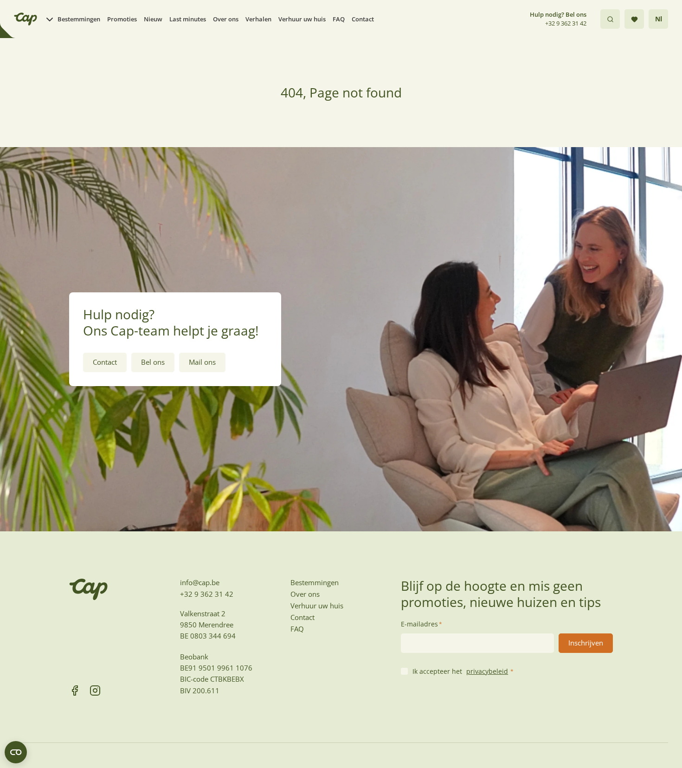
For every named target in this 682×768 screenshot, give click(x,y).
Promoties (122, 19)
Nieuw (153, 19)
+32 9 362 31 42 (565, 23)
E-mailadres (421, 624)
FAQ (339, 19)
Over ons (225, 19)
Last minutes (187, 19)
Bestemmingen (79, 19)
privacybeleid (487, 671)
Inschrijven (585, 642)
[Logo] (25, 19)
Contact (363, 19)
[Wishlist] (634, 19)
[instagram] (95, 690)
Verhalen (258, 19)
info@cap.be (199, 582)
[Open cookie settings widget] (16, 752)
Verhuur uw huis (302, 19)
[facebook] (74, 690)
